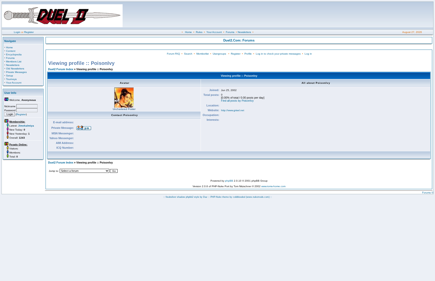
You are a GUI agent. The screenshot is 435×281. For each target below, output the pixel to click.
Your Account (214, 32)
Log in (308, 53)
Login (17, 32)
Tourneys (11, 79)
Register (29, 32)
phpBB (229, 180)
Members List (13, 61)
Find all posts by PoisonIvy (237, 100)
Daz (205, 197)
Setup (9, 75)
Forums (230, 32)
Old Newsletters (15, 68)
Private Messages (16, 72)
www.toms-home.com (273, 186)
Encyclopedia (14, 54)
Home (188, 32)
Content (10, 51)
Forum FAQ (173, 53)
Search (188, 53)
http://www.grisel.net (232, 110)
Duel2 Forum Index (60, 69)
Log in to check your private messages (278, 53)
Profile (248, 53)
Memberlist (202, 53)
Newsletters (244, 32)
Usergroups (219, 53)
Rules (199, 32)
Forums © (427, 192)
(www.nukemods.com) (258, 197)
